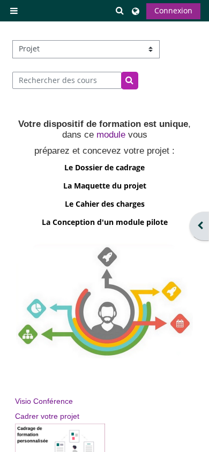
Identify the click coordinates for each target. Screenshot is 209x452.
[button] (120, 11)
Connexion (173, 10)
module (110, 135)
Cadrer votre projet (47, 416)
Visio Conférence (44, 401)
